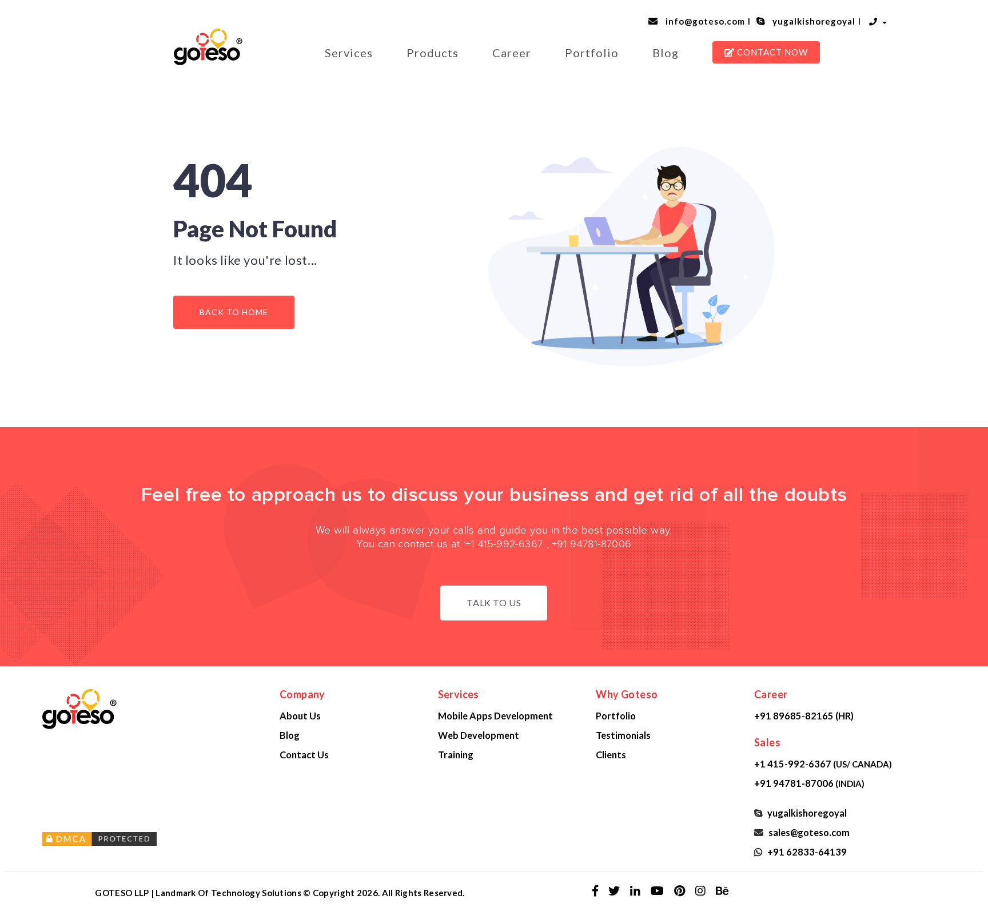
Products (433, 52)
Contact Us (304, 754)
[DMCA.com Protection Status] (152, 839)
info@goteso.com (703, 21)
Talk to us (494, 602)
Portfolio (592, 52)
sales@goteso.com (807, 832)
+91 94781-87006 (592, 544)
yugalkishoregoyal (811, 21)
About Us (300, 715)
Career (511, 52)
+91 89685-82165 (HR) (804, 715)
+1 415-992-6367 (504, 544)
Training (455, 754)
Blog (665, 52)
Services (349, 52)
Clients (611, 754)
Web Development (478, 735)
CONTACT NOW (771, 52)
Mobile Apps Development (495, 715)
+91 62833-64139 (805, 851)
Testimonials (623, 735)
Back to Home (234, 312)
